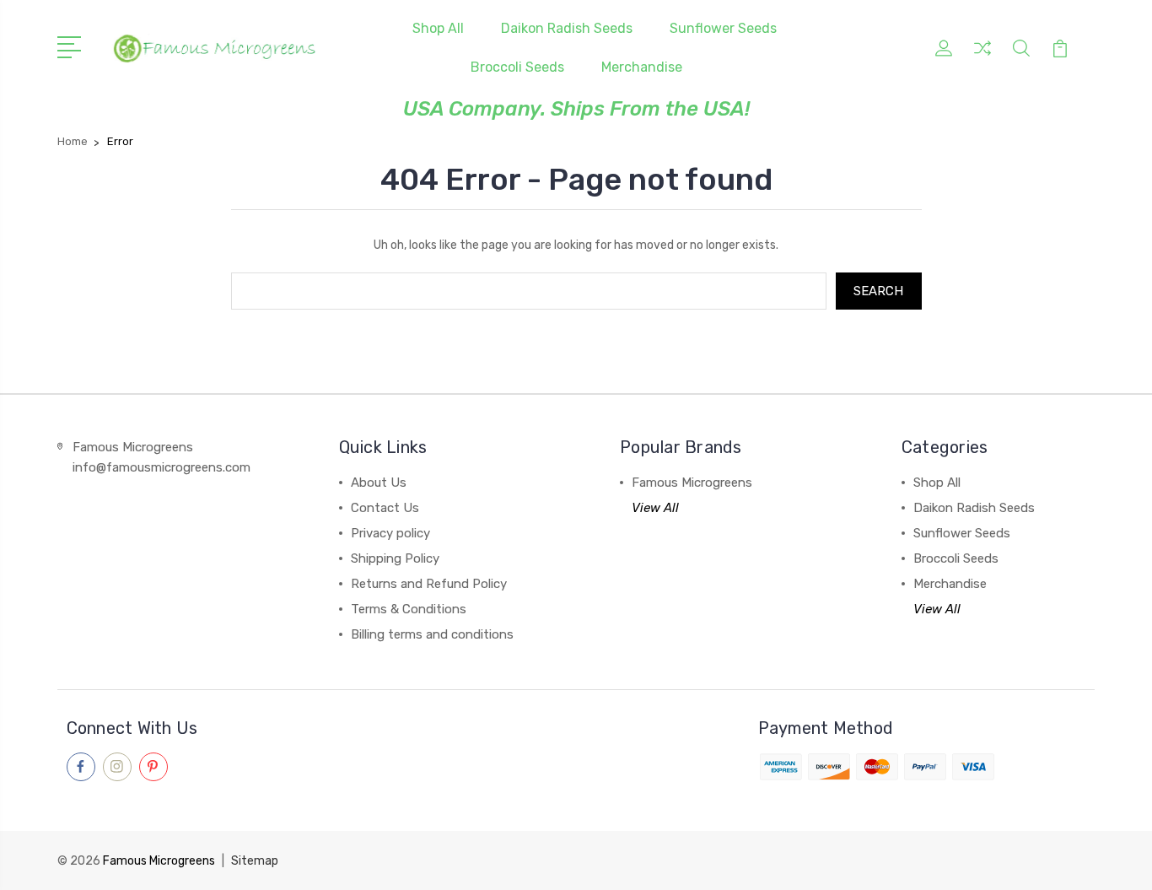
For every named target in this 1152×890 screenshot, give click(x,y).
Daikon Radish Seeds (567, 28)
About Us (378, 482)
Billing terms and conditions (432, 634)
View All (655, 507)
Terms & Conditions (408, 609)
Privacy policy (390, 533)
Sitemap (254, 861)
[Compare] (982, 58)
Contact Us (385, 507)
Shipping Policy (395, 558)
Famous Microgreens (692, 482)
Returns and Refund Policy (429, 583)
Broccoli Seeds (517, 67)
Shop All (438, 28)
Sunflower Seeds (723, 28)
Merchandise (641, 67)
